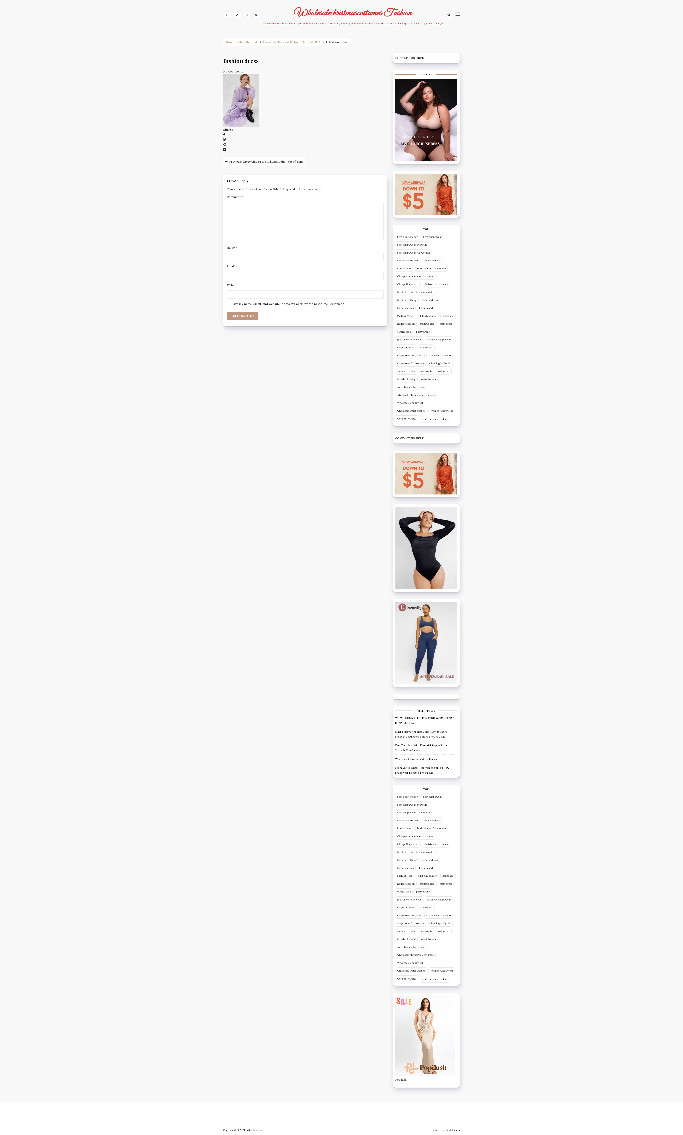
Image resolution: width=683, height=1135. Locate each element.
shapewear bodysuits (438, 355)
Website (232, 285)
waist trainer (428, 379)
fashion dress (430, 300)
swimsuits (426, 371)
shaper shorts (405, 347)
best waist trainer (407, 260)
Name (232, 247)
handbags (448, 316)
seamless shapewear (439, 339)
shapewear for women (410, 363)
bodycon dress (432, 260)
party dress (423, 331)
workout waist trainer (435, 419)
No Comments (233, 71)
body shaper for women (431, 268)
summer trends (406, 371)
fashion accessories (423, 292)
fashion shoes (405, 308)
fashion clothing (407, 300)
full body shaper (427, 316)
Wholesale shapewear (410, 402)
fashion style (426, 308)
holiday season (406, 323)
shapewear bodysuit (409, 355)
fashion (401, 292)
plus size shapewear (409, 339)
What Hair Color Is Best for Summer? (417, 759)
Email (232, 266)
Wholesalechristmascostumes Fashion (353, 13)
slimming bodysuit (440, 363)
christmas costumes (436, 284)
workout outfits (406, 418)
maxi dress (446, 323)
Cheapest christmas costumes (415, 276)
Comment (235, 197)
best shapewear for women (413, 252)
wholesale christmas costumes (415, 395)
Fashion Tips (404, 316)
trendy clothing (406, 379)
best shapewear (432, 236)
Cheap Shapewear (408, 284)
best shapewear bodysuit (412, 244)
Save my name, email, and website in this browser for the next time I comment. (288, 304)
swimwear (444, 371)
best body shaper (407, 236)
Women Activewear (441, 410)
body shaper (404, 268)
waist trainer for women (411, 387)
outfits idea (404, 331)
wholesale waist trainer (411, 410)
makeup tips (427, 323)
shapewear (426, 347)
